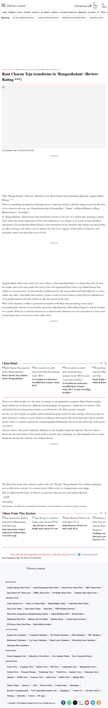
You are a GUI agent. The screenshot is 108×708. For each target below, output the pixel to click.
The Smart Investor (68, 12)
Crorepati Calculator (38, 634)
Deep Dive (48, 608)
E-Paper (27, 12)
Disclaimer (74, 685)
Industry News (75, 671)
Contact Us (77, 690)
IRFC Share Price (93, 587)
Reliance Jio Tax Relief (38, 619)
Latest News (12, 666)
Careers (31, 695)
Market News (42, 666)
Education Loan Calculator (83, 640)
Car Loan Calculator (38, 640)
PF (98, 12)
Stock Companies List (16, 656)
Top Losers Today (14, 608)
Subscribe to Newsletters (39, 656)
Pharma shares (57, 619)
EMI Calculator (78, 634)
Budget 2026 (78, 677)
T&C (35, 685)
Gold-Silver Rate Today (78, 603)
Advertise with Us (92, 690)
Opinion (54, 12)
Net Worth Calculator (59, 634)
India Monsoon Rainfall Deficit (74, 18)
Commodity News (69, 666)
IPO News (54, 666)
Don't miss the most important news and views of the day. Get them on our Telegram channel (54, 554)
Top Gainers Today (33, 608)
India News (11, 69)
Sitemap (10, 695)
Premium (11, 12)
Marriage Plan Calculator (18, 645)
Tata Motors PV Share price (19, 592)
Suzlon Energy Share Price (18, 587)
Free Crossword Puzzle (82, 656)
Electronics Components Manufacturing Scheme (27, 613)
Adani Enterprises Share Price (45, 587)
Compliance (65, 690)
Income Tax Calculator (16, 634)
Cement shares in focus (76, 619)
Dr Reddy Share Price (62, 592)
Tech (103, 12)
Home (4, 12)
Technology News (46, 671)
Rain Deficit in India (42, 624)
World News (61, 671)
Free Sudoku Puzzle (60, 656)
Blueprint (45, 12)
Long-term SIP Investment (48, 18)
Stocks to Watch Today (35, 603)
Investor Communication (17, 690)
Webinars (82, 12)
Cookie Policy (61, 685)
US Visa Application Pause (23, 18)
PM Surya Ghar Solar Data (19, 624)
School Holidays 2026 (60, 613)
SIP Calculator (94, 634)
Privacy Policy (46, 685)
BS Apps (41, 695)
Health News (22, 677)
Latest (20, 12)
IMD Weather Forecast (65, 608)
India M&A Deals (96, 18)
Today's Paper (13, 685)
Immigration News (88, 666)
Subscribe (21, 695)
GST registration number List (44, 690)
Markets (36, 12)
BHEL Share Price (42, 592)
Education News (91, 671)
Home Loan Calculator (59, 640)
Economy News (37, 677)
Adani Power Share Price (72, 587)
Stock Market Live (15, 603)
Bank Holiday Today (57, 603)
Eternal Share (78, 613)
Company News (26, 666)
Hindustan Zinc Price (16, 619)
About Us (26, 685)
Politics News (64, 677)
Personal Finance (28, 671)
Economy (92, 12)
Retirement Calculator (16, 640)
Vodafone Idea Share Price (85, 592)
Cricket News (12, 671)
